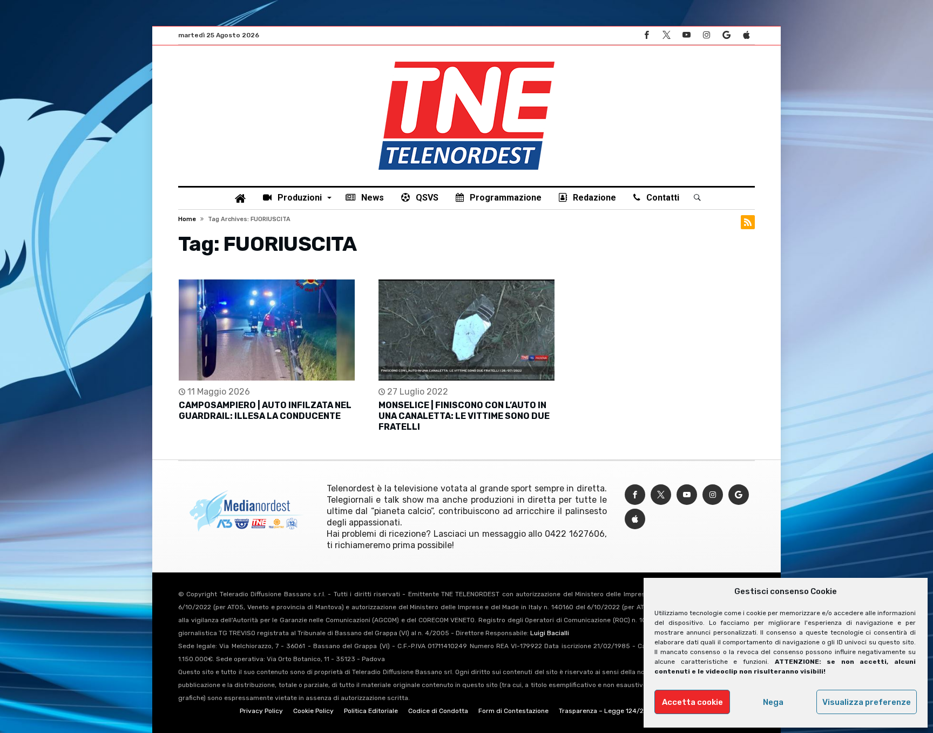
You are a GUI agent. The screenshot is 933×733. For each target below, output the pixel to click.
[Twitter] (666, 35)
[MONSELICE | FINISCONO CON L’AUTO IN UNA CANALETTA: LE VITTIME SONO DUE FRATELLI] (466, 330)
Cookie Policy (313, 711)
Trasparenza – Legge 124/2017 (606, 711)
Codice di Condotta (438, 711)
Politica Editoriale (371, 711)
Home (187, 219)
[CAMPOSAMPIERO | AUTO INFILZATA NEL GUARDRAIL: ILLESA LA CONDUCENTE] (267, 330)
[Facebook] (646, 35)
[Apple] (746, 35)
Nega (773, 702)
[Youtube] (686, 35)
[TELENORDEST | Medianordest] (466, 61)
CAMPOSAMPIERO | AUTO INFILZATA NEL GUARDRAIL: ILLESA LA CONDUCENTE (265, 410)
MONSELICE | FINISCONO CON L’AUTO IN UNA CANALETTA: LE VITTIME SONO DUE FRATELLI (464, 416)
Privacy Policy (261, 711)
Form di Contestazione (513, 711)
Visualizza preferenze (866, 702)
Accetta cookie (692, 702)
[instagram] (706, 35)
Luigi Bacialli (549, 633)
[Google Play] (726, 35)
